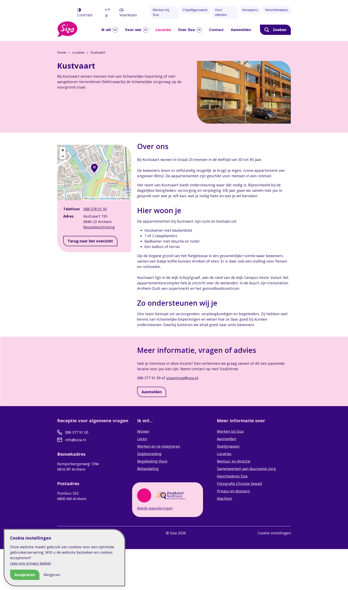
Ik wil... (145, 420)
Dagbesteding (149, 453)
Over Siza (186, 29)
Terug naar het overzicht (90, 241)
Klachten (224, 498)
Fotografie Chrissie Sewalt (239, 483)
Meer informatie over (241, 420)
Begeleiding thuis (152, 461)
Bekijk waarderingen (155, 508)
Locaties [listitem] (78, 52)
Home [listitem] (62, 52)
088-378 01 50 (95, 208)
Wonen (143, 431)
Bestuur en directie (233, 461)
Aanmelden (241, 29)
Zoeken (279, 29)
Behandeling (148, 468)
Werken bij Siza (161, 12)
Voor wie (133, 29)
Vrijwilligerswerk (195, 10)
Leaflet (91, 198)
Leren (142, 438)
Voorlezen (128, 15)
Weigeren (52, 574)
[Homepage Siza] (67, 29)
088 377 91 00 (76, 432)
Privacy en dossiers (233, 491)
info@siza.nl (75, 439)
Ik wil (106, 29)
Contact (216, 29)
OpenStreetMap (108, 198)
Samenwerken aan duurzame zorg (246, 468)
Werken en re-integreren (158, 446)
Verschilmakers (276, 10)
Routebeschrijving (99, 227)
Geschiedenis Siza (232, 476)
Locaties (163, 29)
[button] (94, 168)
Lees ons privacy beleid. (30, 563)
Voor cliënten (221, 12)
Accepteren (24, 574)
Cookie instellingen (274, 533)
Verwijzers (250, 10)
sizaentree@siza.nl (182, 377)
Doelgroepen (228, 446)
